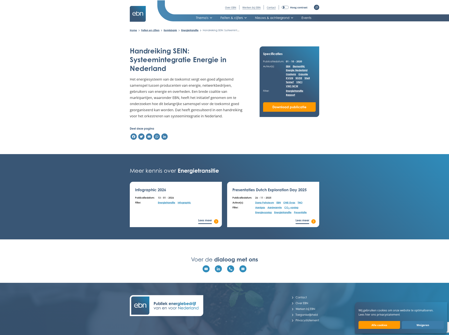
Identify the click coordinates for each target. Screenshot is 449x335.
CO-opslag (291, 207)
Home (133, 30)
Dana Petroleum (264, 202)
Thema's (202, 18)
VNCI (299, 82)
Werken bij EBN (251, 7)
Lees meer (205, 220)
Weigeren (423, 325)
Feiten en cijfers (150, 30)
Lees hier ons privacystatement (379, 314)
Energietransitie (190, 30)
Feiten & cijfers (231, 18)
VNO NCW (292, 86)
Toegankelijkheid (307, 314)
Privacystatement (307, 320)
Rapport (290, 94)
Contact (271, 7)
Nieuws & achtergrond (272, 18)
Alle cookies (379, 325)
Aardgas (260, 207)
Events (306, 18)
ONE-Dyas (289, 202)
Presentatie (300, 212)
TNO (300, 202)
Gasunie (303, 74)
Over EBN (230, 7)
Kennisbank (170, 30)
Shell (307, 78)
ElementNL (299, 66)
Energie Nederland (296, 70)
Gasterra (291, 74)
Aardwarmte (274, 207)
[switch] (294, 7)
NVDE (299, 78)
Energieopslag (263, 212)
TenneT (290, 82)
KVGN (289, 78)
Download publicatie (289, 107)
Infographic (184, 202)
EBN (288, 66)
